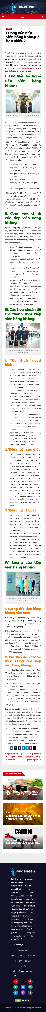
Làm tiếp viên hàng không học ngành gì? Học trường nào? (33, 757)
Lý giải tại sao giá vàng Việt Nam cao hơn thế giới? (22, 817)
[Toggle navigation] (22, 16)
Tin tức (9, 28)
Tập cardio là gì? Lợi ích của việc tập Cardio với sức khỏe (13, 757)
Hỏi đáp (18, 961)
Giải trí (31, 956)
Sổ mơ (28, 961)
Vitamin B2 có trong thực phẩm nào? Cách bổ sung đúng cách (22, 794)
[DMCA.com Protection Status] (23, 1000)
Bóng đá (23, 950)
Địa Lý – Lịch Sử (18, 956)
